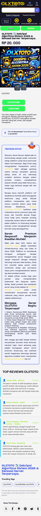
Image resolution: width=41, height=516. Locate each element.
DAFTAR (30, 28)
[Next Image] (39, 67)
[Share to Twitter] (6, 509)
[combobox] (18, 10)
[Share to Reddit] (31, 509)
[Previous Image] (2, 67)
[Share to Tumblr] (38, 509)
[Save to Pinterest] (25, 509)
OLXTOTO (9, 169)
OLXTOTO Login (12, 246)
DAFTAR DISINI (14, 102)
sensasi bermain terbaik (14, 359)
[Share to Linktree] (19, 509)
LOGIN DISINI (13, 109)
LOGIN (10, 28)
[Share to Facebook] (12, 509)
